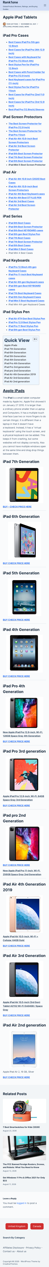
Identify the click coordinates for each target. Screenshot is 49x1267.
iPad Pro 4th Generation (17, 363)
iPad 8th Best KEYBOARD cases (26, 230)
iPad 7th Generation (15, 349)
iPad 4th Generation (15, 359)
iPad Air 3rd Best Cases (21, 201)
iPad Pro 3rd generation (17, 367)
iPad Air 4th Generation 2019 (20, 374)
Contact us (9, 1251)
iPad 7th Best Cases (19, 238)
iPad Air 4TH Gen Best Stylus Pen (27, 318)
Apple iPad (7, 27)
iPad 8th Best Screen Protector (26, 153)
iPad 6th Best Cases (20, 245)
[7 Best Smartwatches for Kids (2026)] (24, 1111)
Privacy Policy (33, 1247)
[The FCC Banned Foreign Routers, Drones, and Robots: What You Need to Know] (24, 1148)
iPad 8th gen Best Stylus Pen (24, 234)
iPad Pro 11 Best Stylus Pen (23, 326)
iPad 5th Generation (15, 356)
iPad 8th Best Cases (20, 223)
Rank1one (10, 2)
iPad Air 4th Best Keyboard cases (27, 194)
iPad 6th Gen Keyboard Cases (25, 297)
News (26, 27)
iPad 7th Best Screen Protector (25, 157)
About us (21, 1251)
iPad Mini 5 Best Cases (21, 249)
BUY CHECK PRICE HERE (16, 563)
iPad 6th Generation (15, 352)
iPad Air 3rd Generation (17, 378)
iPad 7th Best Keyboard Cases (25, 293)
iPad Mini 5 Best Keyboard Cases (26, 300)
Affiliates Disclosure (13, 1247)
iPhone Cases (18, 27)
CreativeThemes (10, 1264)
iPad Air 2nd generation (17, 381)
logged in (22, 1203)
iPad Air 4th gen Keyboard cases (26, 282)
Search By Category (14, 1237)
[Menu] (45, 5)
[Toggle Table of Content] (34, 339)
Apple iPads (10, 345)
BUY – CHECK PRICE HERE (17, 506)
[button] (17, 1226)
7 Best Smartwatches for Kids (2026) (21, 1127)
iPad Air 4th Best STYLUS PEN (25, 197)
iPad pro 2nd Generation (17, 370)
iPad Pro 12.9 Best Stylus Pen (25, 322)
